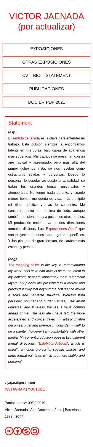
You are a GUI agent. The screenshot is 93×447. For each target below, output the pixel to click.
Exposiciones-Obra (60, 229)
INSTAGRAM (15, 389)
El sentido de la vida (24, 138)
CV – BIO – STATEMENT (46, 75)
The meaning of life (24, 265)
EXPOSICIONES (46, 48)
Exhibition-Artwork (53, 343)
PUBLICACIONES (46, 88)
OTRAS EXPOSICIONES (46, 62)
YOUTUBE (36, 389)
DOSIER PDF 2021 (46, 102)
